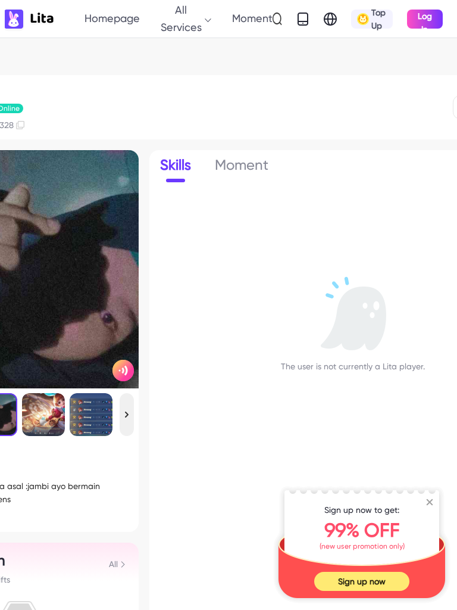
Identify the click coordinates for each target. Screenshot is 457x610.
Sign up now (362, 581)
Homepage (112, 18)
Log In (425, 20)
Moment (252, 18)
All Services (181, 18)
